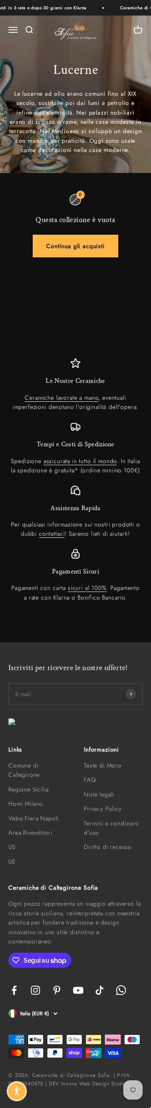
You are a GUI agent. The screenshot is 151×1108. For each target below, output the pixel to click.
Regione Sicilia (28, 789)
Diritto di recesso (108, 847)
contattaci (52, 533)
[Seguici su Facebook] (14, 990)
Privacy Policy (103, 808)
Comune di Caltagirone (24, 770)
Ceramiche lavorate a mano (61, 397)
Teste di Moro (103, 765)
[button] (17, 1091)
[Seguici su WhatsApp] (121, 990)
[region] (75, 480)
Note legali (99, 794)
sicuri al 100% (87, 588)
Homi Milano (25, 803)
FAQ (90, 779)
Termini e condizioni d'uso (111, 828)
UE (12, 861)
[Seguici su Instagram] (35, 990)
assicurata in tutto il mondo (80, 461)
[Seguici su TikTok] (99, 990)
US (12, 847)
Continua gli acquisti (75, 246)
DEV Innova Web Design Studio (88, 1083)
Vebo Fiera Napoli (33, 818)
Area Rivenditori (30, 832)
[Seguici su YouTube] (78, 990)
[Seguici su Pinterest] (56, 990)
